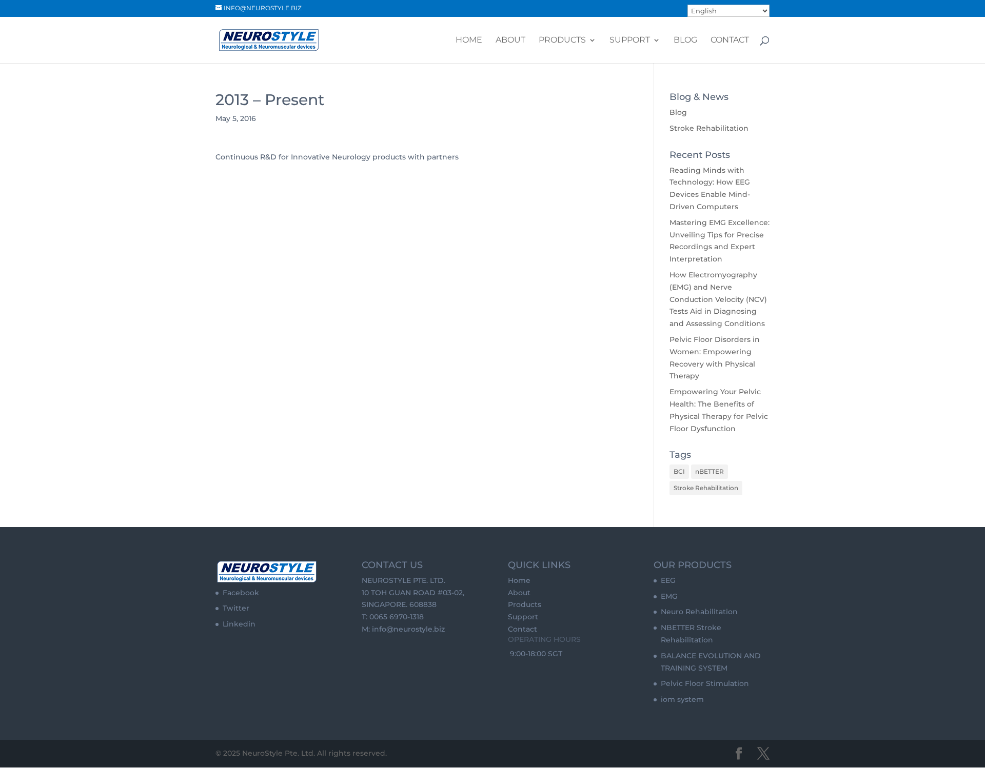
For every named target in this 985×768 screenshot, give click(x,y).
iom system (682, 699)
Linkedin (239, 624)
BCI (679, 471)
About (510, 40)
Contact (730, 40)
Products (562, 40)
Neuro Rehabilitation (699, 611)
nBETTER (709, 471)
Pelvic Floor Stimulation (705, 683)
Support (629, 40)
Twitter (236, 608)
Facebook (241, 592)
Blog (685, 40)
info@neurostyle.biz (408, 629)
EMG (669, 596)
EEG (668, 580)
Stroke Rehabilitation (708, 128)
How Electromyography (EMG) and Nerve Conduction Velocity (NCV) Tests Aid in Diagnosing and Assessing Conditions (718, 299)
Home (469, 40)
